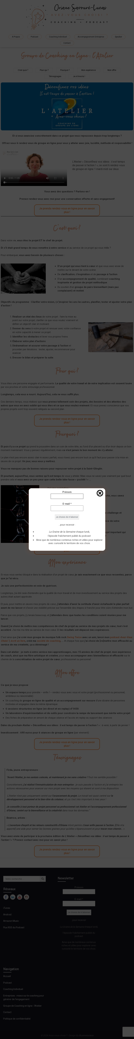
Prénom (67, 492)
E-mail (67, 503)
